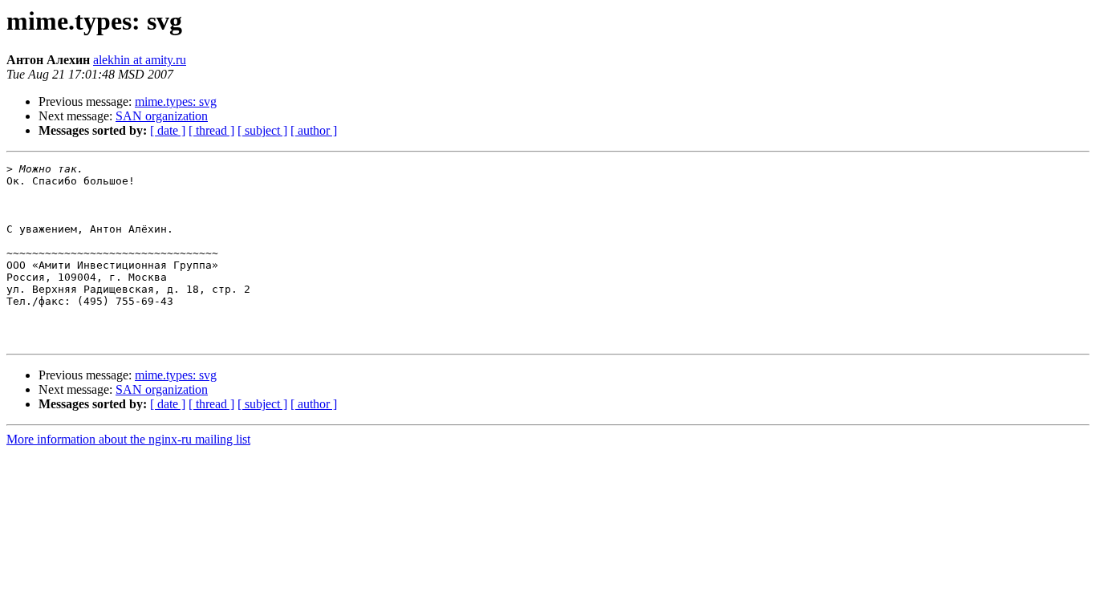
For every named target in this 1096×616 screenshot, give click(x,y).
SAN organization (162, 116)
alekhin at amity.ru (139, 60)
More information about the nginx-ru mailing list (128, 439)
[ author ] (313, 130)
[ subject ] (262, 130)
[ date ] (167, 130)
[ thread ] (211, 130)
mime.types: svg (176, 101)
